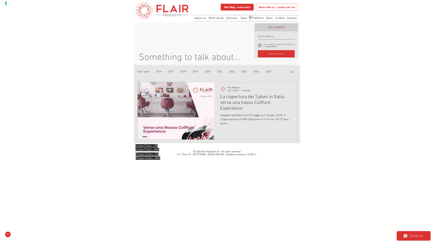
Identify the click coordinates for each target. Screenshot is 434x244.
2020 (207, 71)
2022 (232, 71)
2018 (183, 71)
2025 (268, 71)
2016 (158, 71)
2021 (219, 71)
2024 (256, 71)
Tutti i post (143, 71)
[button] (292, 72)
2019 (195, 71)
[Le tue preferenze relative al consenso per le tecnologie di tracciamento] (6, 3)
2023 (244, 71)
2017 (171, 71)
